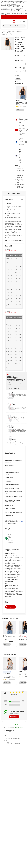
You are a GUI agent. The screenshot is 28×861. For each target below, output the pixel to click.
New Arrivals (21, 10)
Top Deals (9, 12)
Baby (6, 5)
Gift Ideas (12, 9)
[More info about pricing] (24, 55)
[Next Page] (24, 64)
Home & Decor (13, 2)
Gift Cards (16, 9)
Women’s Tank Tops (7, 34)
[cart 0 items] (24, 21)
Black (17, 63)
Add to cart (18, 78)
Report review (17, 743)
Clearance (16, 10)
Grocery (9, 4)
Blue (21, 63)
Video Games (14, 8)
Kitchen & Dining (19, 2)
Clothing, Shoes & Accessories (14, 31)
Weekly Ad (21, 12)
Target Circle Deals (15, 12)
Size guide (24, 67)
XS (16, 71)
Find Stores (5, 14)
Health (8, 6)
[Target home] (14, 21)
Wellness (11, 6)
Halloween (21, 1)
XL (21, 71)
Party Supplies (6, 9)
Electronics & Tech (8, 8)
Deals (12, 10)
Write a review (14, 717)
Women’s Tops (16, 33)
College (17, 1)
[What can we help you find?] (14, 26)
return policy (12, 594)
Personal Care (13, 5)
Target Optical (8, 10)
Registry (18, 13)
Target (3, 31)
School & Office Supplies (18, 6)
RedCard (22, 13)
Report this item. (21, 521)
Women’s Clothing (6, 33)
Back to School (12, 1)
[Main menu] (4, 21)
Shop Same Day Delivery (11, 13)
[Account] (20, 21)
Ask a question (10, 607)
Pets (6, 6)
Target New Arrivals (5, 1)
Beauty (8, 5)
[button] (19, 53)
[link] (19, 53)
